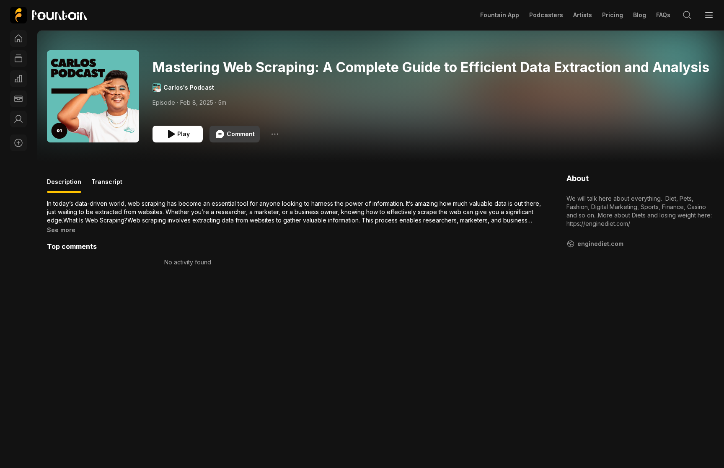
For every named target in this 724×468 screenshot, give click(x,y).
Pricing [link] (612, 14)
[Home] (18, 38)
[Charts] (18, 78)
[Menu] (709, 15)
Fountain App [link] (499, 14)
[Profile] (18, 119)
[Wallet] (18, 98)
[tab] (64, 185)
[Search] (687, 15)
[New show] (18, 142)
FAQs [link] (663, 14)
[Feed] (18, 58)
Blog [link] (639, 14)
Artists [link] (582, 14)
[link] (48, 15)
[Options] (274, 134)
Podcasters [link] (546, 14)
